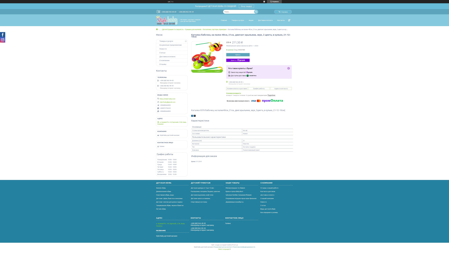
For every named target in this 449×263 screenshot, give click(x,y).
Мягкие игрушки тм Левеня (235, 188)
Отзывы (162, 64)
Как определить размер (269, 212)
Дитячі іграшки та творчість (173, 29)
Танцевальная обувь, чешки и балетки (169, 205)
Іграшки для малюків (193, 29)
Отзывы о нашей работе (269, 188)
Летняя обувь (161, 209)
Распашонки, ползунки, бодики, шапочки (205, 191)
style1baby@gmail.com (167, 102)
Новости (163, 49)
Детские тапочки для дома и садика (169, 202)
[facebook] (192, 116)
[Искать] (256, 12)
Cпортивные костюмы (199, 202)
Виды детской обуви (267, 209)
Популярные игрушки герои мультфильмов (241, 198)
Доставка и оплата (265, 20)
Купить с (234, 60)
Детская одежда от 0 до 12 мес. (202, 188)
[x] (195, 116)
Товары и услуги (238, 20)
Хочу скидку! (246, 6)
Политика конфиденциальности (244, 247)
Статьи (162, 53)
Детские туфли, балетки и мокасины (169, 198)
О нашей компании (267, 198)
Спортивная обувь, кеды (165, 195)
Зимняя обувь (161, 188)
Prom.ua (235, 245)
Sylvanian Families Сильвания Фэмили (239, 195)
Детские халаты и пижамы (200, 198)
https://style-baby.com (167, 99)
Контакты (281, 20)
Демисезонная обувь (163, 191)
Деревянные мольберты (235, 202)
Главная (224, 20)
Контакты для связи (267, 191)
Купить (237, 55)
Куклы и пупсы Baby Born (234, 191)
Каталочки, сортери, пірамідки (214, 29)
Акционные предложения (170, 45)
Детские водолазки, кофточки (202, 195)
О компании (164, 60)
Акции (251, 20)
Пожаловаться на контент (223, 247)
